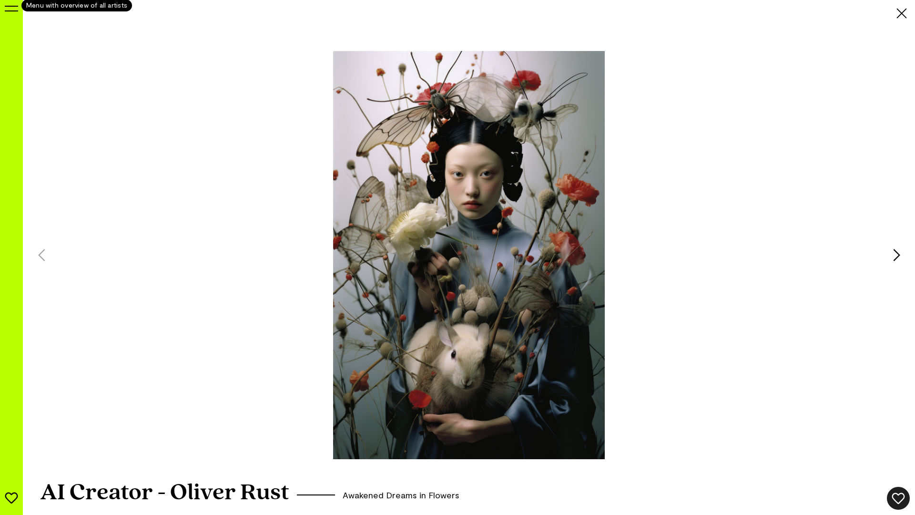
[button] (903, 255)
